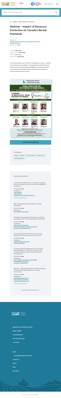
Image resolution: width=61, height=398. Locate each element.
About (14, 352)
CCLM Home (16, 342)
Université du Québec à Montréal (21, 241)
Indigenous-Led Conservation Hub (22, 327)
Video (18, 45)
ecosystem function (30, 155)
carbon (16, 155)
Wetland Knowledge (19, 338)
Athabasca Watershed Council (21, 278)
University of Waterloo (15, 43)
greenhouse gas (41, 155)
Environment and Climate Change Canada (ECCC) (25, 226)
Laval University (18, 193)
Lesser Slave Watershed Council (21, 281)
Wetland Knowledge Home (10, 22)
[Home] (10, 4)
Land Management (18, 334)
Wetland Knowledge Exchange (23, 355)
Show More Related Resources (29, 290)
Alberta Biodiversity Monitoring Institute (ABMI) (25, 260)
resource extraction (19, 158)
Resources (16, 371)
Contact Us (16, 359)
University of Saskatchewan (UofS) (22, 228)
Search (56, 12)
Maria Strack (18, 54)
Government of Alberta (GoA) (21, 263)
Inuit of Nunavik (18, 192)
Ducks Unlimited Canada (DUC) (32, 41)
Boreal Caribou (17, 331)
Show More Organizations (20, 197)
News (14, 367)
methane (22, 155)
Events (15, 363)
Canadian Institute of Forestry (17, 41)
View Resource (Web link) (30, 142)
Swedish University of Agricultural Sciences (24, 195)
